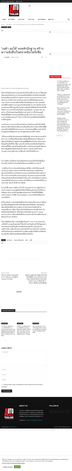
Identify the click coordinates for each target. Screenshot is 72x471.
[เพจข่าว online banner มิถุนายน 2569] (60, 62)
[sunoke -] (2, 57)
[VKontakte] (67, 411)
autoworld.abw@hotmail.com (34, 420)
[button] (68, 19)
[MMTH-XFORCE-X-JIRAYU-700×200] (24, 248)
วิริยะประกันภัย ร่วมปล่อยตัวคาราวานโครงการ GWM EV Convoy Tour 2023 (9, 277)
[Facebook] (59, 1)
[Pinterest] (23, 62)
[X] (64, 1)
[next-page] (5, 340)
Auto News (9, 24)
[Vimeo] (67, 1)
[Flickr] (59, 411)
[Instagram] (62, 1)
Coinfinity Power (12, 427)
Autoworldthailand (19, 240)
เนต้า (31, 240)
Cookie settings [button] (8, 467)
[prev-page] (2, 340)
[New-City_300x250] (60, 40)
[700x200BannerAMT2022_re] (24, 35)
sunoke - (7, 57)
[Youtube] (70, 1)
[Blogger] (51, 411)
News (9, 27)
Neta (26, 240)
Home (3, 24)
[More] (32, 62)
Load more (59, 135)
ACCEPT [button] (17, 467)
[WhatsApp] (28, 62)
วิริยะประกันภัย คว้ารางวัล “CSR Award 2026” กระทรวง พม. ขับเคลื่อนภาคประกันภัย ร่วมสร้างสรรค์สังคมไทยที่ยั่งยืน (40, 329)
